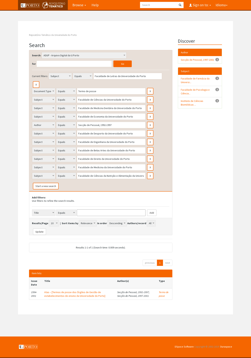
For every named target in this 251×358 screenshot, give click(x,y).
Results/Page (40, 223)
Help (95, 5)
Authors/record (136, 223)
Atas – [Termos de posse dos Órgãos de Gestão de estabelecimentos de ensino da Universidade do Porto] (74, 294)
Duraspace (226, 346)
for (34, 63)
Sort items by (70, 223)
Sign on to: (200, 5)
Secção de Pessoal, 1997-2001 (197, 59)
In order (102, 223)
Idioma (221, 5)
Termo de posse (163, 294)
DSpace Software (184, 346)
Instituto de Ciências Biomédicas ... (192, 102)
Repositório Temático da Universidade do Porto (53, 35)
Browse (78, 5)
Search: (36, 55)
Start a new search (45, 186)
